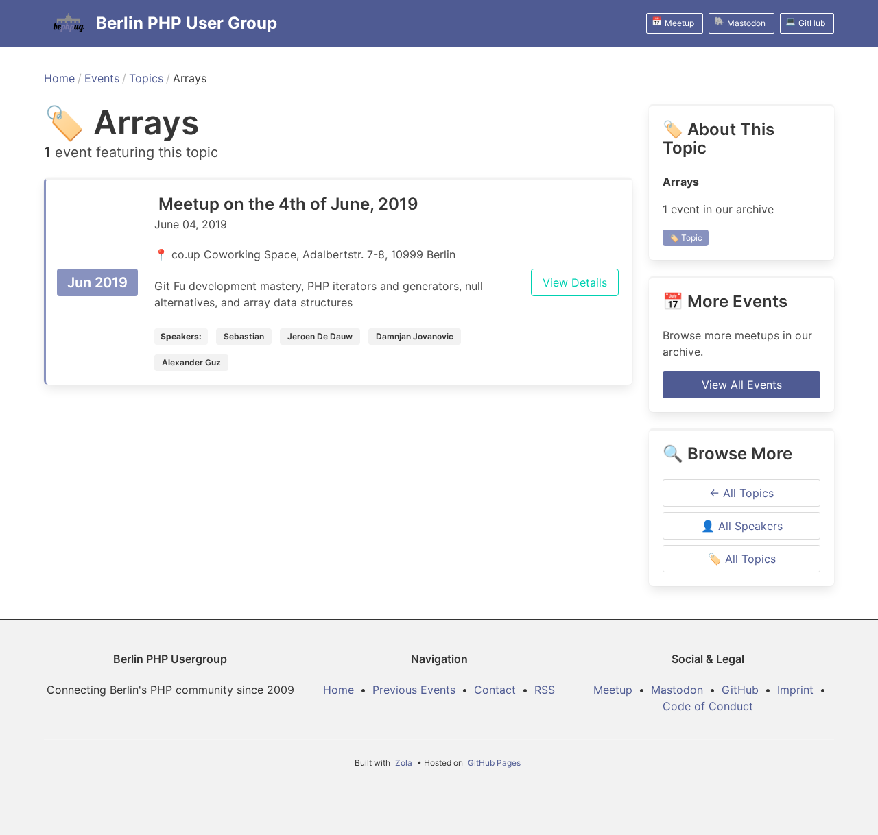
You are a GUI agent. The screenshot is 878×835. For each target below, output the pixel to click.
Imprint (795, 690)
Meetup (612, 690)
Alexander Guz (191, 362)
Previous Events (413, 690)
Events (101, 78)
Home (59, 78)
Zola (403, 763)
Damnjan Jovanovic (414, 336)
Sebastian (244, 336)
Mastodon (677, 690)
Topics (146, 78)
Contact (495, 690)
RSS (544, 690)
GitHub (740, 690)
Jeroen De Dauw (320, 336)
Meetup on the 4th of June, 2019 (288, 204)
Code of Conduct (708, 706)
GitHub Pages (494, 763)
